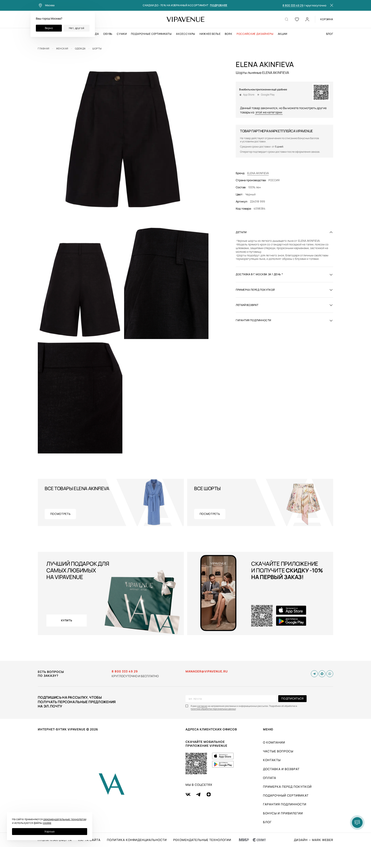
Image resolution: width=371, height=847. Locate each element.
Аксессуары (185, 34)
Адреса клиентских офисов (211, 729)
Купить (66, 620)
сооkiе (47, 823)
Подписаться (292, 698)
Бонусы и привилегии (283, 813)
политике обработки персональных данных (213, 708)
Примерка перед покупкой (287, 787)
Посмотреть (60, 514)
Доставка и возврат (281, 769)
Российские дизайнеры (255, 34)
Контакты (272, 760)
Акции (282, 34)
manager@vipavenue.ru (207, 671)
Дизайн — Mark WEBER (313, 840)
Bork (228, 34)
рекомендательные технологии (64, 819)
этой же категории (269, 112)
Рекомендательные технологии (202, 840)
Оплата (269, 778)
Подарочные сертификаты (151, 34)
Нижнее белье (209, 34)
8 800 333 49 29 (293, 5)
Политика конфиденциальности (137, 840)
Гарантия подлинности (284, 804)
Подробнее (218, 5)
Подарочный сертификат (286, 795)
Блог (329, 34)
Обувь (108, 34)
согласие (202, 706)
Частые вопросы (278, 751)
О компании (274, 742)
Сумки (122, 34)
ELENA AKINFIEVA (258, 173)
